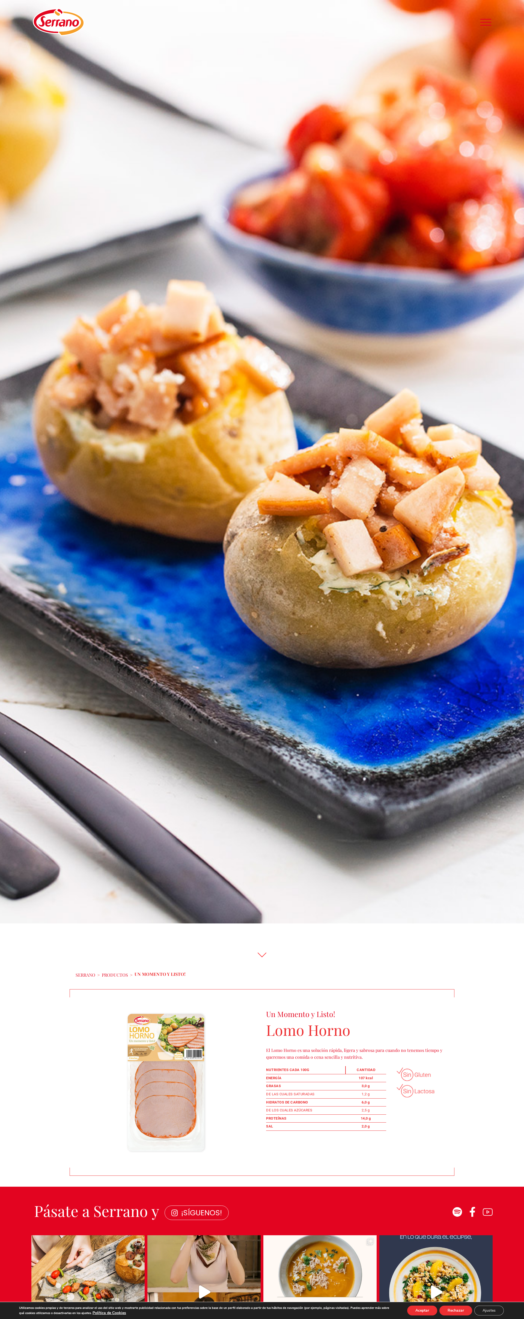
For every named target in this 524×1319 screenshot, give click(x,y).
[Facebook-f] (472, 1212)
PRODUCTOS (115, 975)
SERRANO (85, 975)
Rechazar (456, 1310)
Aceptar (422, 1310)
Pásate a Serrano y (96, 1210)
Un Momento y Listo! (160, 974)
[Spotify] (457, 1212)
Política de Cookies (109, 1312)
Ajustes (489, 1310)
